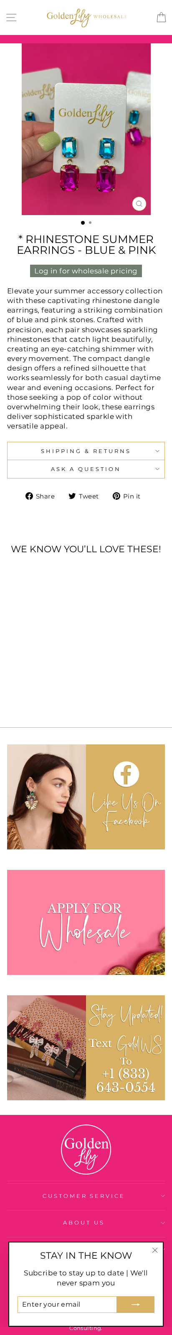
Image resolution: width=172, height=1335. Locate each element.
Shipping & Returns (86, 451)
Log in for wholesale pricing (86, 271)
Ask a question (86, 469)
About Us (84, 1222)
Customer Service (84, 1195)
